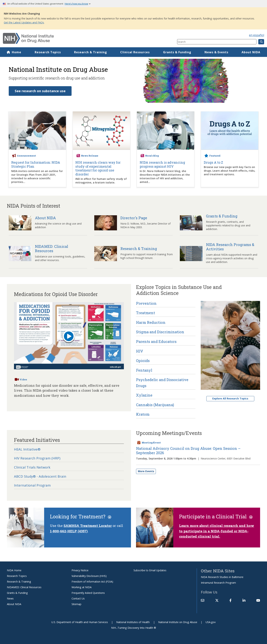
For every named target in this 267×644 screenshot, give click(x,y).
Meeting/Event (151, 442)
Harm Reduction (150, 322)
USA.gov (211, 622)
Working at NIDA (82, 587)
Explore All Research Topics (230, 398)
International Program (32, 485)
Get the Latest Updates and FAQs (24, 22)
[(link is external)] (217, 600)
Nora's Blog (152, 155)
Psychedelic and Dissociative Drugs (162, 382)
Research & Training (90, 52)
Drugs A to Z (213, 163)
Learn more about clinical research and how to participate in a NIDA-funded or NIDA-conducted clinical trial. (216, 531)
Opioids (143, 360)
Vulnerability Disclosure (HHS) (89, 576)
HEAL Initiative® (27, 449)
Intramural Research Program (218, 582)
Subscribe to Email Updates (150, 570)
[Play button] (68, 336)
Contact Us (78, 598)
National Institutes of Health (133, 622)
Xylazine (144, 395)
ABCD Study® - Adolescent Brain (40, 476)
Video (23, 379)
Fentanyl (144, 370)
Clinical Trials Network (32, 467)
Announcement (26, 155)
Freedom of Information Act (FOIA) (92, 581)
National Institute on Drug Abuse (177, 622)
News (10, 598)
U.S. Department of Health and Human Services (79, 622)
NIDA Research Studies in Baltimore (222, 577)
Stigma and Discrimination (160, 331)
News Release (89, 155)
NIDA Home (14, 570)
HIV (139, 351)
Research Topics (48, 52)
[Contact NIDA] (202, 600)
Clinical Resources (135, 52)
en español (256, 35)
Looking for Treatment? (79, 516)
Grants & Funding (177, 52)
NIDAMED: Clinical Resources (24, 587)
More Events (146, 471)
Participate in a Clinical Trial (214, 516)
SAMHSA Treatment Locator (88, 525)
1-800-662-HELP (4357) (69, 531)
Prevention (146, 303)
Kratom (142, 414)
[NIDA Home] (75, 38)
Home (16, 52)
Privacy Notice (80, 570)
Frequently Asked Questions (88, 593)
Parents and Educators (156, 341)
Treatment (145, 312)
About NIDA (251, 52)
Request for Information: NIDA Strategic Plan (35, 164)
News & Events (216, 52)
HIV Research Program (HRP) (37, 458)
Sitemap (76, 604)
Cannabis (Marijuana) (155, 404)
